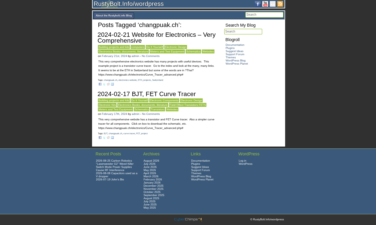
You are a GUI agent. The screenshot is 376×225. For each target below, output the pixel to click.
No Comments (151, 56)
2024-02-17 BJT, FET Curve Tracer (147, 93)
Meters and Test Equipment (167, 51)
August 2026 (151, 160)
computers (137, 47)
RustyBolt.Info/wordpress (129, 3)
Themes (231, 57)
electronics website (127, 80)
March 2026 (151, 176)
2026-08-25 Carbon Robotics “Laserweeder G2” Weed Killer (115, 162)
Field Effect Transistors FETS (188, 104)
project (144, 133)
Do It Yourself (154, 47)
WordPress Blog (236, 60)
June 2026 (150, 166)
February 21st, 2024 (114, 56)
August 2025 (151, 198)
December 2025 (154, 185)
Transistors (157, 109)
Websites (208, 51)
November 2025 (154, 188)
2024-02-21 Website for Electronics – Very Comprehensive (157, 37)
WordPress (245, 163)
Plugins (230, 48)
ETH (140, 80)
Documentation (235, 44)
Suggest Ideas (234, 51)
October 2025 (152, 192)
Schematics (193, 51)
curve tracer (129, 133)
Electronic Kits (107, 104)
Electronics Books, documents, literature (123, 51)
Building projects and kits (114, 47)
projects (147, 80)
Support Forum (235, 54)
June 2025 (150, 204)
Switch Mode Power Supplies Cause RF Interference (114, 168)
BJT (106, 133)
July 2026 (149, 163)
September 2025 (154, 195)
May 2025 (150, 207)
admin (135, 56)
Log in (242, 160)
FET (138, 133)
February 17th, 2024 (114, 113)
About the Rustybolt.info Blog (114, 15)
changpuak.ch (110, 80)
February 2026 (153, 179)
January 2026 (152, 182)
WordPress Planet (237, 63)
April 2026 (150, 173)
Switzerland (157, 80)
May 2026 (150, 170)
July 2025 (149, 201)
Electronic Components (164, 100)
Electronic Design (175, 47)
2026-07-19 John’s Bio (110, 179)
